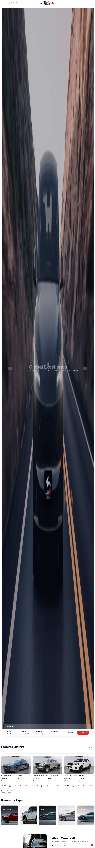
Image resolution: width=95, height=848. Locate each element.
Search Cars (84, 732)
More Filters (70, 732)
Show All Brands (88, 801)
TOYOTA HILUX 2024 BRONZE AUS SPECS (45, 776)
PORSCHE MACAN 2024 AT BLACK (12, 776)
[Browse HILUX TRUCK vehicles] (9, 815)
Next (85, 368)
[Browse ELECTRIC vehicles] (85, 815)
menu (4, 3)
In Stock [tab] (3, 752)
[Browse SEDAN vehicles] (47, 815)
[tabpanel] (16, 765)
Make (9, 731)
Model (24, 731)
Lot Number (54, 731)
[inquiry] (16, 785)
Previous (10, 368)
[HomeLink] (46, 3)
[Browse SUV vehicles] (28, 815)
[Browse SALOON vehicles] (66, 815)
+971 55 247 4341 (15, 3)
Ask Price (3, 785)
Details (27, 785)
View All (90, 747)
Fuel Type (39, 731)
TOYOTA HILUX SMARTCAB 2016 (74, 776)
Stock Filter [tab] (10, 726)
